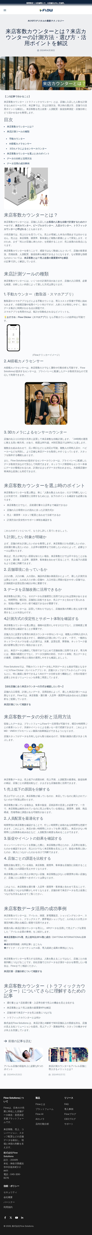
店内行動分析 (42, 1124)
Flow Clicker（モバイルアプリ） (27, 670)
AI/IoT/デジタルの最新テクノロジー (46, 21)
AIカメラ (40, 1119)
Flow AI (39, 1114)
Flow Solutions (18, 460)
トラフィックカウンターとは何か (24, 1017)
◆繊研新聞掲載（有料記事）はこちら (23, 944)
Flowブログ (70, 1114)
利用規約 (8, 1207)
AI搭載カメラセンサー (20, 143)
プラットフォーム (45, 1109)
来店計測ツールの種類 (18, 131)
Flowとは (40, 1104)
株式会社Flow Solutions (16, 1023)
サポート (68, 1124)
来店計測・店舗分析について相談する (23, 971)
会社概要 (8, 1197)
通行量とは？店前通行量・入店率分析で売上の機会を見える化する (40, 1002)
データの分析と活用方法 (19, 158)
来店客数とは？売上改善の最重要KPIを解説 (46, 258)
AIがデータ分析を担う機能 (53, 673)
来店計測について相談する (17, 704)
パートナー (9, 1202)
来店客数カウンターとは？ (20, 126)
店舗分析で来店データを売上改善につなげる (29, 1012)
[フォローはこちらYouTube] (16, 1217)
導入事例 (68, 1109)
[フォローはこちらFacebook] (5, 1217)
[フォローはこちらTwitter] (10, 1217)
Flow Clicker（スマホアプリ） (33, 317)
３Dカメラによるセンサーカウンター (28, 148)
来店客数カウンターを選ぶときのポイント (28, 153)
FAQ (66, 1104)
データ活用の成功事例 (18, 163)
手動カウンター (17, 138)
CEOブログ (70, 1119)
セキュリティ (10, 1192)
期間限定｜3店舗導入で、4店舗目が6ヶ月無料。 (46, 3)
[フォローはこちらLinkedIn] (22, 1217)
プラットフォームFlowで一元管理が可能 (44, 723)
